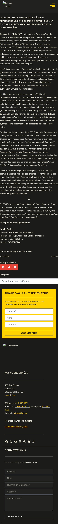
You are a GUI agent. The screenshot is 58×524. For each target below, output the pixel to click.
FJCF (5, 204)
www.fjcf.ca (10, 395)
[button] (3, 267)
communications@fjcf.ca (11, 239)
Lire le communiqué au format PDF (16, 251)
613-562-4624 (22, 403)
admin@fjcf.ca (20, 413)
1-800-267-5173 (22, 406)
